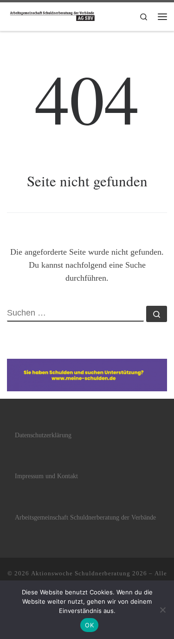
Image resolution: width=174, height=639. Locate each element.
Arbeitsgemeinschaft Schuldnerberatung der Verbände (85, 517)
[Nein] (162, 609)
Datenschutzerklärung (43, 435)
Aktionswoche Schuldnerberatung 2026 (89, 573)
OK (89, 625)
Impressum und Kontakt (46, 476)
